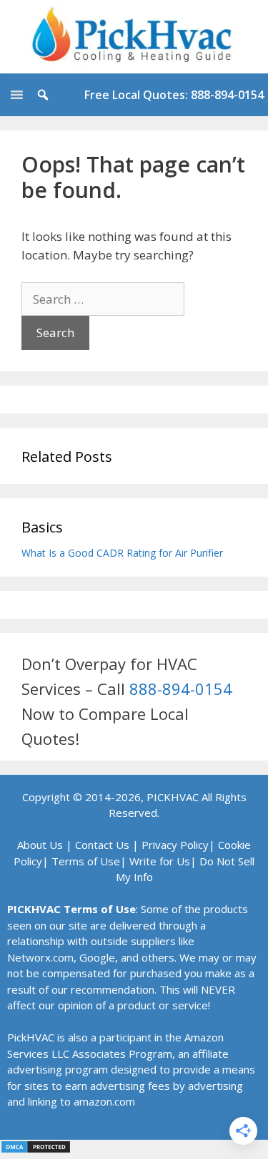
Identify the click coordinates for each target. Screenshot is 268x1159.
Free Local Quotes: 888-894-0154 (174, 95)
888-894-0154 (180, 688)
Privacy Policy (175, 845)
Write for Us (159, 861)
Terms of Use (85, 861)
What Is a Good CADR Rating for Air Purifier (122, 553)
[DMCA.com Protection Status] (35, 1149)
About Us (40, 845)
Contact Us (102, 845)
